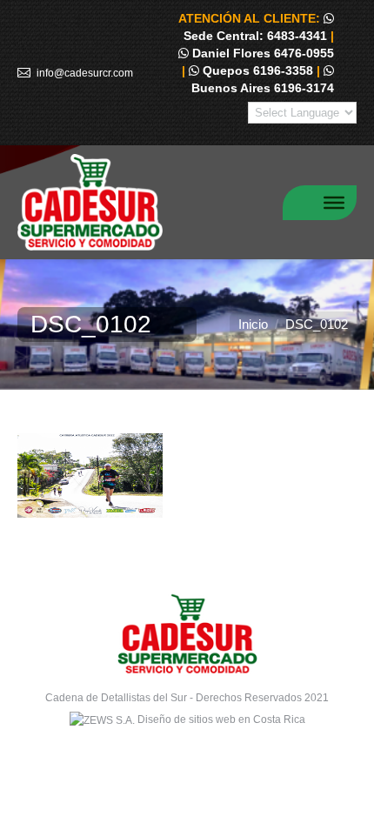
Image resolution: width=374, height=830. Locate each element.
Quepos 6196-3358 (256, 70)
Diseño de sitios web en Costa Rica (221, 719)
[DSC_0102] (187, 475)
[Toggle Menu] (334, 202)
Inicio (253, 324)
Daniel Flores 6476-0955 (261, 53)
